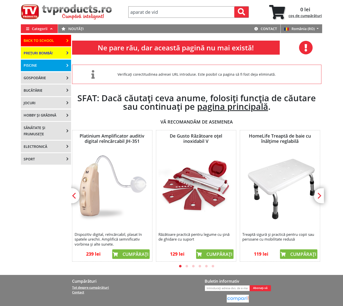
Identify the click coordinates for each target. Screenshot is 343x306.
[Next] (319, 195)
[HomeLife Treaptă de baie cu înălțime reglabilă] (280, 187)
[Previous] (75, 195)
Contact (268, 28)
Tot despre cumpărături (90, 287)
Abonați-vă (260, 288)
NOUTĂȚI (75, 28)
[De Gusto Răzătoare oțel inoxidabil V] (196, 187)
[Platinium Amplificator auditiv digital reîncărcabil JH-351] (112, 187)
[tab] (295, 12)
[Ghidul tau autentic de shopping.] (238, 298)
